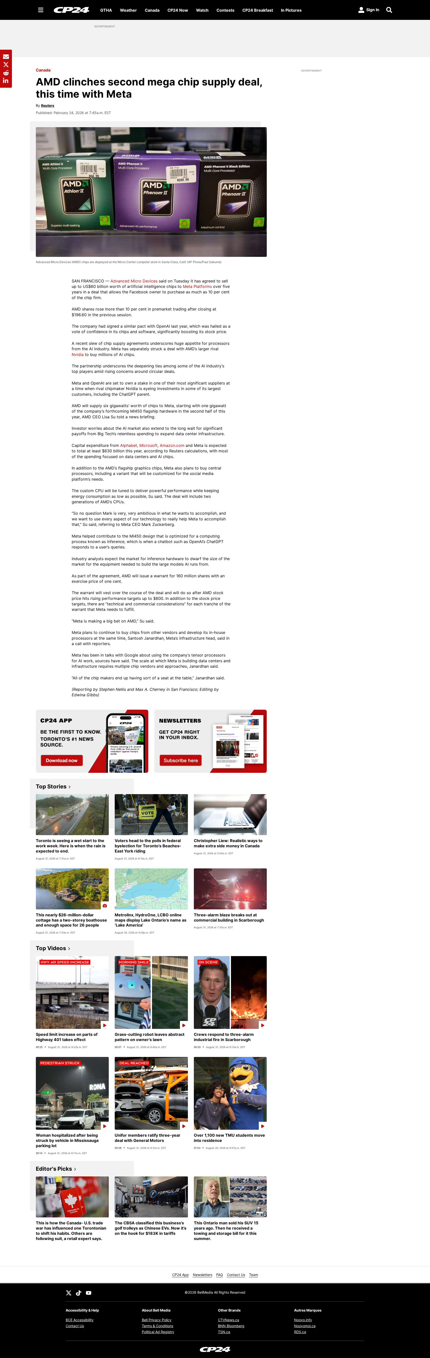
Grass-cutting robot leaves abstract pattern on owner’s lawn (149, 1037)
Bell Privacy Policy (156, 1320)
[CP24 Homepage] (71, 10)
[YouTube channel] (89, 1292)
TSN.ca (224, 1332)
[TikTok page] (79, 1292)
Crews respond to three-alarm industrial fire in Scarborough (224, 1037)
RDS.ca (300, 1332)
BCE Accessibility (80, 1320)
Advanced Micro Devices (134, 280)
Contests (225, 10)
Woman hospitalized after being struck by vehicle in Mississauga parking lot (67, 1140)
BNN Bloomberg (231, 1326)
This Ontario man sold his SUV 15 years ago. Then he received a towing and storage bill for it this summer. (226, 1230)
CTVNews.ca (228, 1320)
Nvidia (78, 354)
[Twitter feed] (69, 1292)
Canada (152, 10)
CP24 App (180, 1275)
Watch (202, 10)
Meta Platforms (197, 286)
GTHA (106, 10)
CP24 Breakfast (257, 10)
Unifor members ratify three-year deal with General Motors (147, 1138)
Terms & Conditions (157, 1326)
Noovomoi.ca (305, 1326)
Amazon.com (172, 445)
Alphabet (128, 445)
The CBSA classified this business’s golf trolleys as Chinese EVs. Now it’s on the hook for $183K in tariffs (150, 1228)
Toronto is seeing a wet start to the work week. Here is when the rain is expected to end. (71, 846)
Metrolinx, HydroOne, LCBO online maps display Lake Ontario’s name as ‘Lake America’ (150, 920)
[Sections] (41, 10)
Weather (128, 10)
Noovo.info (303, 1320)
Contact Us (236, 1275)
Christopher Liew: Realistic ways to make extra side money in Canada (228, 843)
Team (253, 1275)
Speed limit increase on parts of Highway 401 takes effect (67, 1037)
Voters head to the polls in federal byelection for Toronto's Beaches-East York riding (148, 846)
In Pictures (291, 10)
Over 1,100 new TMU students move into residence (229, 1138)
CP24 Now (177, 10)
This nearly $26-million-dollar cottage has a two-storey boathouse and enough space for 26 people (71, 920)
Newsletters (202, 1275)
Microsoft (148, 445)
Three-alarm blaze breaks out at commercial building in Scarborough (229, 917)
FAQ (219, 1275)
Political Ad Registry (158, 1332)
